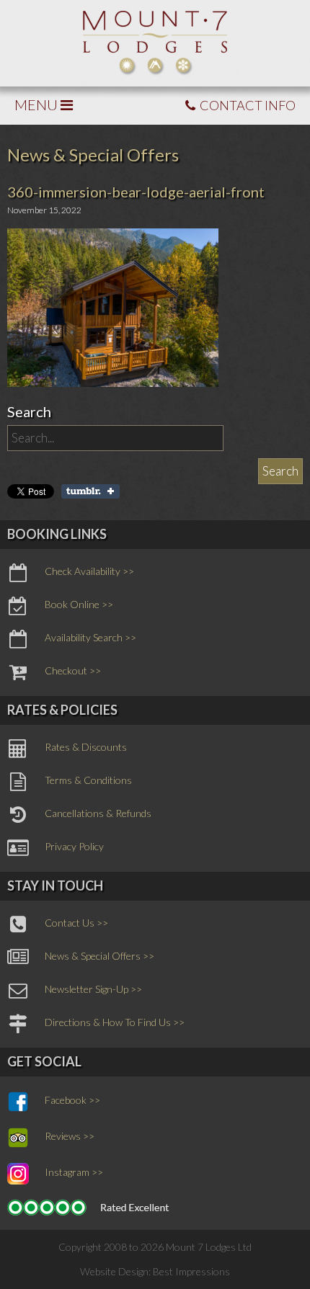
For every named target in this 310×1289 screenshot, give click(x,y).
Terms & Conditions (88, 780)
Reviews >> (69, 1136)
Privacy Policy (74, 846)
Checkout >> (73, 670)
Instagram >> (74, 1172)
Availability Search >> (90, 637)
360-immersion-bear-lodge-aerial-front (136, 191)
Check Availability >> (89, 571)
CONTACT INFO (247, 105)
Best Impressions (191, 1271)
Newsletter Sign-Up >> (93, 989)
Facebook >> (72, 1100)
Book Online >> (79, 604)
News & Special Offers (93, 154)
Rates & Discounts (86, 747)
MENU (37, 104)
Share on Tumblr (90, 491)
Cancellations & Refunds (98, 813)
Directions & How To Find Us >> (115, 1022)
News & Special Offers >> (99, 956)
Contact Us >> (76, 922)
